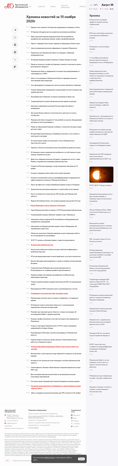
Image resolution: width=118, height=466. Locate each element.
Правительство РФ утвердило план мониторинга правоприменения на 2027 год (100, 156)
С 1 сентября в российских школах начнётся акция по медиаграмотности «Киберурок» (101, 60)
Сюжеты (82, 7)
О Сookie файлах (33, 428)
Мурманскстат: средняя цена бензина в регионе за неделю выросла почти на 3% (100, 322)
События (41, 7)
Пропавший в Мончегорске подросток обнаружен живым (100, 144)
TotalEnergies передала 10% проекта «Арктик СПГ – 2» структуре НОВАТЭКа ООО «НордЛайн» (99, 283)
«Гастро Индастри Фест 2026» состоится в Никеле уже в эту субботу (100, 212)
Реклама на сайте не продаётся (14, 428)
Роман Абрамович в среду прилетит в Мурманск (48, 205)
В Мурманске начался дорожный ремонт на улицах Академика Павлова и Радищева (100, 297)
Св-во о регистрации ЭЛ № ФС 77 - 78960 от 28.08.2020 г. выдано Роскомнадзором (45, 417)
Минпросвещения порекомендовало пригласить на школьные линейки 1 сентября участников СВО (101, 253)
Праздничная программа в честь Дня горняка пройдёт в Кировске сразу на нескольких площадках (100, 197)
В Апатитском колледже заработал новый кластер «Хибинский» (98, 22)
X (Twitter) (76, 423)
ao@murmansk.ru (12, 423)
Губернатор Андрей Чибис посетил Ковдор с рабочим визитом (99, 105)
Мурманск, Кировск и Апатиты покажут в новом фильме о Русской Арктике (100, 389)
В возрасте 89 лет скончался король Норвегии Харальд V (99, 334)
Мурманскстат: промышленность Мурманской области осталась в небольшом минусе (101, 118)
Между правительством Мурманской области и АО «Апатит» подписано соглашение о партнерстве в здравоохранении (101, 76)
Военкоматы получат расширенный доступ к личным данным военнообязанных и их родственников (100, 226)
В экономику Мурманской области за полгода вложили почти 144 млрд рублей (99, 268)
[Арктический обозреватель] (16, 6)
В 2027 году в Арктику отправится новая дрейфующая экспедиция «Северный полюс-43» (100, 347)
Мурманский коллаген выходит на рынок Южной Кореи (100, 310)
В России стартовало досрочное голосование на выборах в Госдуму (101, 35)
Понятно (81, 459)
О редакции (8, 426)
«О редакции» (51, 437)
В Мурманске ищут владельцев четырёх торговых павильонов (100, 377)
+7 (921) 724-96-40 (12, 421)
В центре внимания (65, 7)
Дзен (75, 418)
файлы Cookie (49, 458)
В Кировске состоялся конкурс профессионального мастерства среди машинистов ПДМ (100, 132)
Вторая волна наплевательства (42, 245)
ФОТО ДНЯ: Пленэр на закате (100, 185)
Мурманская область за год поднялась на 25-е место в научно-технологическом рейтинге (99, 363)
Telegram (76, 421)
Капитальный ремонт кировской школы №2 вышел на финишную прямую (101, 91)
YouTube (76, 426)
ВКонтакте (76, 415)
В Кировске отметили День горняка (99, 48)
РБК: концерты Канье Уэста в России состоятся (100, 240)
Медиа (53, 7)
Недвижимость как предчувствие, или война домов (49, 293)
